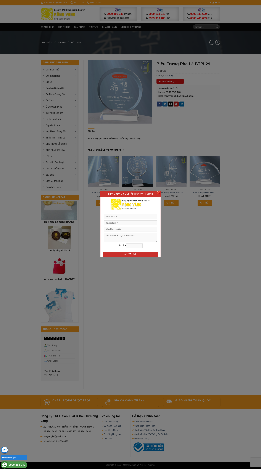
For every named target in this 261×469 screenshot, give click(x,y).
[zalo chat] (4, 449)
